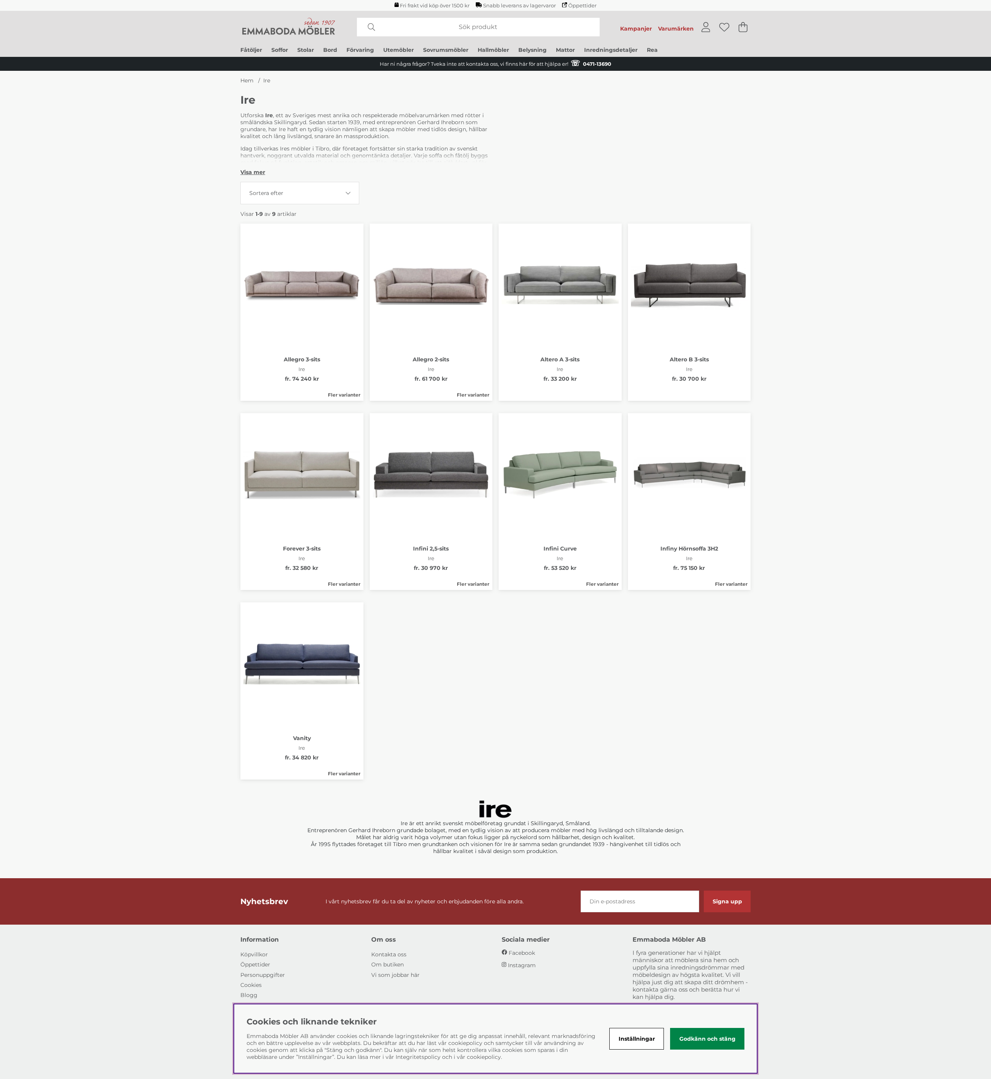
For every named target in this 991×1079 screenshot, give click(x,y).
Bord (330, 49)
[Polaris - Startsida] (288, 27)
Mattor (565, 49)
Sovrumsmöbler (445, 49)
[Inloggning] (705, 27)
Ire (266, 80)
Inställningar (637, 1038)
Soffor (279, 49)
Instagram (522, 965)
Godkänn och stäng (707, 1038)
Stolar (305, 49)
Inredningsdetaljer (611, 49)
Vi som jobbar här (395, 974)
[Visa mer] (252, 172)
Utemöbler (398, 49)
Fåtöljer (251, 49)
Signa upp (727, 901)
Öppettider (582, 6)
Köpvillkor (254, 954)
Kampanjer (636, 28)
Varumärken (676, 28)
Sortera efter (266, 193)
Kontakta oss (388, 954)
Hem (247, 80)
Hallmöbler (493, 49)
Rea (652, 49)
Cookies (251, 985)
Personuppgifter (262, 974)
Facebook (522, 952)
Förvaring (360, 49)
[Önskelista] (724, 27)
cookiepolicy (484, 1056)
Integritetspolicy (418, 1056)
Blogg (248, 995)
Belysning (532, 49)
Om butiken (387, 964)
